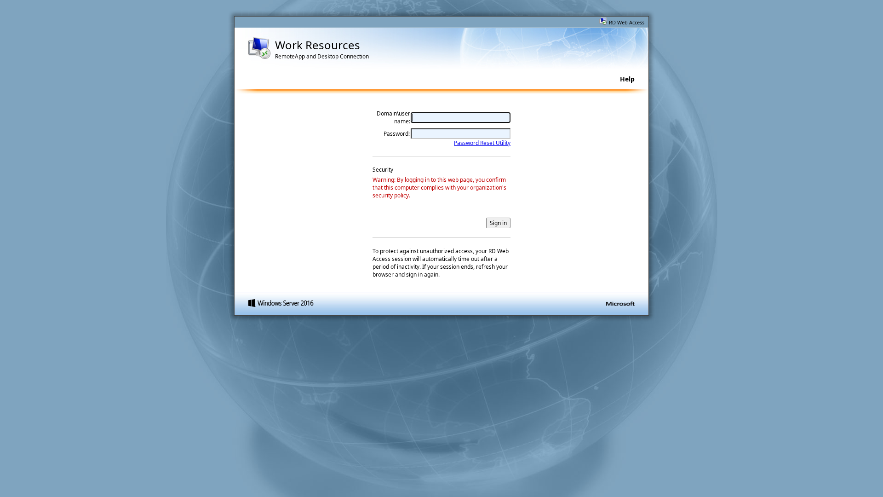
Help (627, 79)
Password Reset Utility (482, 143)
